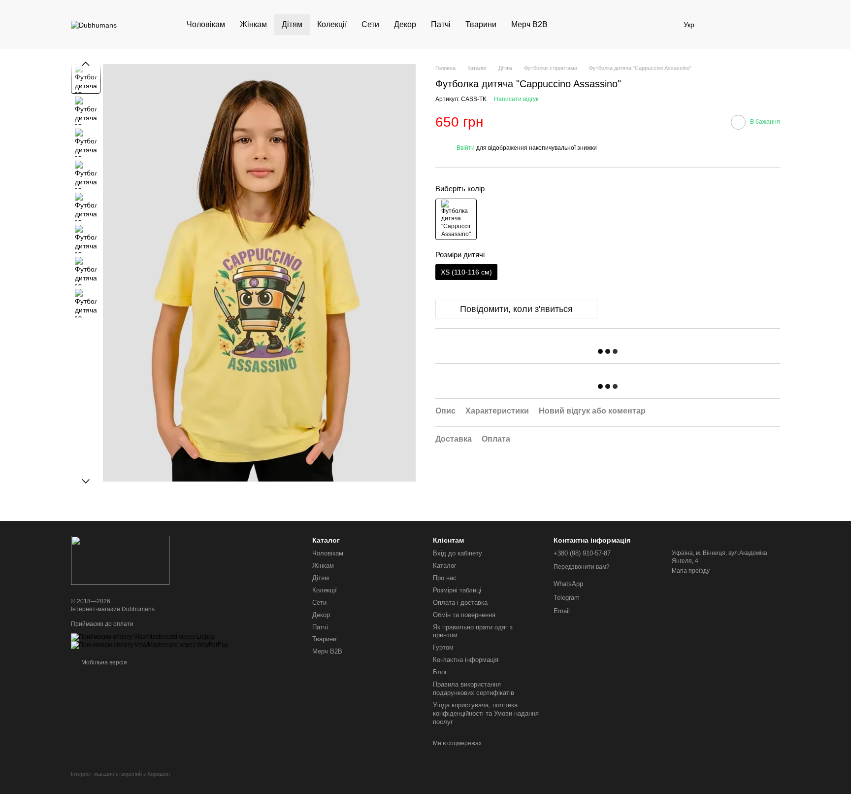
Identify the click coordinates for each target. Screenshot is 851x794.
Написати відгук (516, 99)
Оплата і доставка (460, 602)
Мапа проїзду (691, 570)
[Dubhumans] (120, 559)
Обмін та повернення (464, 615)
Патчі (441, 24)
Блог (440, 672)
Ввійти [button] (466, 147)
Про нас (445, 578)
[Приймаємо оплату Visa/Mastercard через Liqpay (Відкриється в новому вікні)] (143, 636)
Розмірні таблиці (457, 590)
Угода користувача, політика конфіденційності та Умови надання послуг (486, 713)
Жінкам (253, 24)
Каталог (445, 565)
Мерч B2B (529, 24)
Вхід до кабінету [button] (457, 553)
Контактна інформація (465, 659)
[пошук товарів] (573, 25)
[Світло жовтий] (456, 219)
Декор (405, 24)
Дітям (292, 24)
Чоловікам (206, 24)
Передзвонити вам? (582, 566)
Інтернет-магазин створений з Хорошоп (120, 774)
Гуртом (443, 647)
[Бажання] (721, 25)
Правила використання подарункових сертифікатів (473, 688)
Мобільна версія (103, 662)
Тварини (480, 24)
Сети (370, 24)
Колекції (332, 24)
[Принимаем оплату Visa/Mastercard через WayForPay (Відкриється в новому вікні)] (149, 644)
